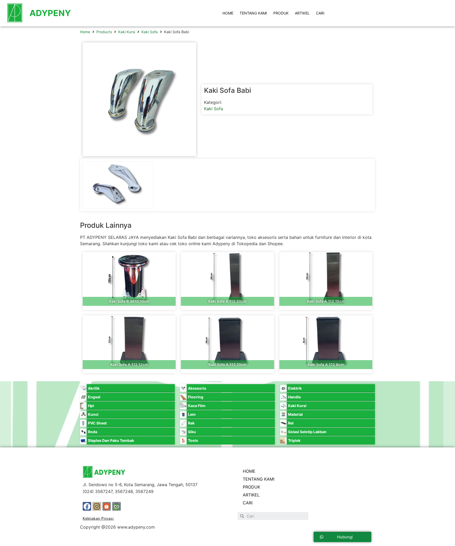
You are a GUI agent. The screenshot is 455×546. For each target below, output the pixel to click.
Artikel (302, 13)
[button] (342, 537)
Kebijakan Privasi (98, 518)
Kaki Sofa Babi (227, 90)
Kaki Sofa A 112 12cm (129, 364)
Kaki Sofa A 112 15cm (326, 301)
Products (104, 32)
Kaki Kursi (126, 32)
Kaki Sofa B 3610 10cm (129, 301)
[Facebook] (87, 506)
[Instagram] (96, 506)
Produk (281, 13)
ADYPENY (50, 13)
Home (85, 32)
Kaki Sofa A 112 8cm (326, 364)
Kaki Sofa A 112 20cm (227, 301)
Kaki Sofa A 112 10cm (227, 364)
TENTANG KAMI (253, 13)
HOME (227, 13)
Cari (320, 13)
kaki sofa (149, 32)
